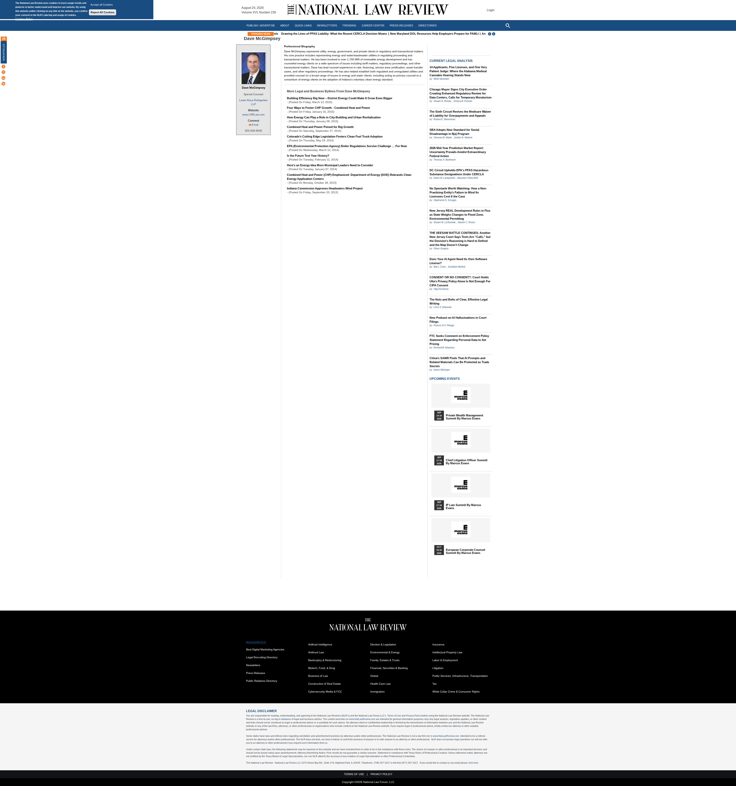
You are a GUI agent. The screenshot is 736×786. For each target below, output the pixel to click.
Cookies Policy (24, 18)
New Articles (3, 52)
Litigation (437, 668)
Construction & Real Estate (324, 683)
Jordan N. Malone (463, 137)
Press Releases (255, 673)
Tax (434, 683)
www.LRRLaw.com (253, 114)
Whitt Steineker (441, 79)
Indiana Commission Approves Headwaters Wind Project (325, 188)
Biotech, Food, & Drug (321, 668)
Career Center (373, 25)
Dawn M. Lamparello (444, 178)
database (286, 719)
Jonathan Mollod (456, 266)
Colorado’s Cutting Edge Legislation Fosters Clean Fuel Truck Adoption (335, 136)
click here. (473, 762)
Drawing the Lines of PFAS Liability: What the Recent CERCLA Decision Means (329, 33)
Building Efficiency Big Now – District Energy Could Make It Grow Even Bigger (339, 98)
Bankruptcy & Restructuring (324, 660)
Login (491, 10)
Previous (490, 33)
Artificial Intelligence (320, 644)
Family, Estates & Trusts (384, 660)
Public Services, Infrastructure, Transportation (460, 675)
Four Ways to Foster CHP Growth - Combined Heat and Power (328, 107)
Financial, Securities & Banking (389, 668)
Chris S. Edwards (443, 307)
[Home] (368, 10)
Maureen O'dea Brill (467, 178)
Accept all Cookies (101, 4)
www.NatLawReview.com (362, 719)
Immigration (377, 691)
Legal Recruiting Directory (262, 657)
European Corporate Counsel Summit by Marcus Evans (465, 551)
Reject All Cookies (102, 12)
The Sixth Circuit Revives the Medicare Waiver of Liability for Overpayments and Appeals (460, 113)
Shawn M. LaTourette (445, 222)
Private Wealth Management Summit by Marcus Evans (464, 417)
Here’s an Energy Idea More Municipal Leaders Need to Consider (330, 165)
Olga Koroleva (441, 289)
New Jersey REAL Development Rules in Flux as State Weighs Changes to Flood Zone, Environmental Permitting (460, 214)
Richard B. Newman (444, 347)
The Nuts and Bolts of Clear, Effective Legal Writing (459, 301)
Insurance (438, 644)
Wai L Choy (440, 266)
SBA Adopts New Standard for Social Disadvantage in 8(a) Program (454, 131)
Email (255, 124)
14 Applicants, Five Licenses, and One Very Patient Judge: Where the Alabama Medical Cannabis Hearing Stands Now (458, 71)
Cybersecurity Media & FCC (325, 691)
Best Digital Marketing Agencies (265, 649)
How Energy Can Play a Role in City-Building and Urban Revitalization (334, 117)
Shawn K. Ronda (442, 101)
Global (374, 675)
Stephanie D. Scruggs (445, 200)
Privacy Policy (413, 715)
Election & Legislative (383, 644)
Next (494, 33)
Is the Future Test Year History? (308, 155)
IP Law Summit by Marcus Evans (463, 507)
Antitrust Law (316, 652)
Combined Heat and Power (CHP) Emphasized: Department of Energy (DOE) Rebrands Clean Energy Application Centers (349, 176)
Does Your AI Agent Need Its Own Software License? (458, 261)
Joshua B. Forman (462, 101)
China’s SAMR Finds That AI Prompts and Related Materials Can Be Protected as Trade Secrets (459, 362)
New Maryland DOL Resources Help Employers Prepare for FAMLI (429, 33)
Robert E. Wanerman (444, 119)
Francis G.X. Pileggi (444, 325)
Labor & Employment (445, 660)
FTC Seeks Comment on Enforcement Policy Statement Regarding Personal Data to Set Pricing (459, 340)
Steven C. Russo (466, 222)
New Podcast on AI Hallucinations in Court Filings (458, 319)
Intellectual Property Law (447, 652)
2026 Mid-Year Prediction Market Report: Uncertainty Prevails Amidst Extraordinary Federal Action (458, 152)
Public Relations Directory (261, 680)
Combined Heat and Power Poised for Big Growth (320, 127)
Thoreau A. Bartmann (445, 159)
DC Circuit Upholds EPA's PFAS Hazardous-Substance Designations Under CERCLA (459, 172)
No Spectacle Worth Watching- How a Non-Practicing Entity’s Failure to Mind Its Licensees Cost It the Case (458, 192)
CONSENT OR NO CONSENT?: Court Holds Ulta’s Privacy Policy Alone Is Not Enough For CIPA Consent (460, 281)
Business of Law (318, 675)
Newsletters (327, 25)
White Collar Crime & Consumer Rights (456, 691)
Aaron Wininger (442, 369)
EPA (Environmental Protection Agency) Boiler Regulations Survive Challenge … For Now (347, 146)
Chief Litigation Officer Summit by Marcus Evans (466, 462)
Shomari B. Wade (443, 137)
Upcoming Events (445, 378)
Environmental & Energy (385, 652)
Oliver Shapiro (441, 248)
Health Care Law (380, 683)
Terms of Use (394, 715)
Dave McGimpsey (253, 87)
